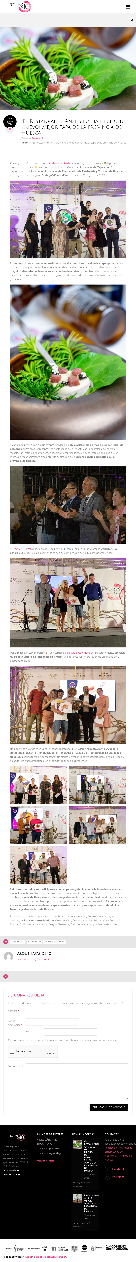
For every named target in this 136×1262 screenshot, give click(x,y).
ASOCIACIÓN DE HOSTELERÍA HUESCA (45, 1257)
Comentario (15, 1066)
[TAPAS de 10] (20, 11)
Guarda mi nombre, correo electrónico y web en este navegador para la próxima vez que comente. (69, 1040)
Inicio (25, 142)
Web (28, 1031)
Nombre (13, 1010)
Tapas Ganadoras (55, 942)
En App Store (50, 1148)
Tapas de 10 (37, 138)
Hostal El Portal (22, 548)
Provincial (18, 942)
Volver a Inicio (46, 1160)
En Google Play (51, 1153)
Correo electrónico (15, 1022)
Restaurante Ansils (59, 163)
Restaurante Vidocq (78, 652)
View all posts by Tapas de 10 (35, 959)
